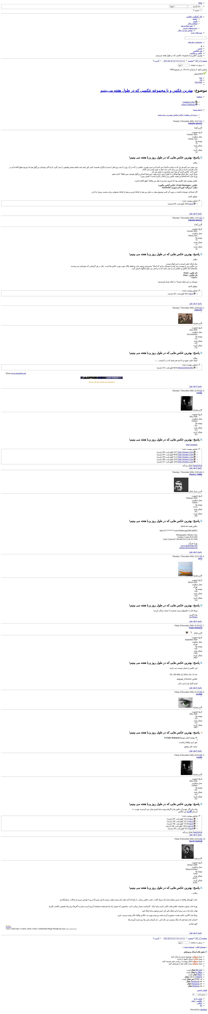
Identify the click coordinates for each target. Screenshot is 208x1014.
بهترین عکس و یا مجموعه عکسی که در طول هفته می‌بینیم (146, 90)
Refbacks (195, 986)
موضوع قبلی (200, 947)
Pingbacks (195, 984)
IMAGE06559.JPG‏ (185, 368)
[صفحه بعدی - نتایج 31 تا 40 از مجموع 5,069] (160, 61)
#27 (200, 626)
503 (165, 61)
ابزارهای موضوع (197, 110)
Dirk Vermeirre (191, 445)
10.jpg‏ (190, 826)
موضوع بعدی (189, 947)
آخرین (156, 61)
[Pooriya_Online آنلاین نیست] (181, 491)
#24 (200, 391)
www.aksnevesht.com (189, 546)
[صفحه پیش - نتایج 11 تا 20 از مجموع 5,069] (186, 61)
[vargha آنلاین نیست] (187, 410)
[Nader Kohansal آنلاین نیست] (189, 633)
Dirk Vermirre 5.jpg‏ (185, 452)
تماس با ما (198, 999)
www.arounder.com (18, 373)
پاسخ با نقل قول (195, 214)
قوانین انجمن (202, 990)
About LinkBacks (188, 105)
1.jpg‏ (191, 819)
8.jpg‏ (191, 829)
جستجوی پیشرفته (195, 42)
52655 (198, 74)
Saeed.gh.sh (197, 465)
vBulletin (203, 1010)
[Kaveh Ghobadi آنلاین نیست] (188, 858)
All (201, 80)
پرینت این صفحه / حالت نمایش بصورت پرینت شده (177, 115)
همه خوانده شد (187, 26)
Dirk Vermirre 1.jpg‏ (185, 457)
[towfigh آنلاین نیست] (185, 707)
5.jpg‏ (191, 294)
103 (168, 61)
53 (171, 61)
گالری (189, 812)
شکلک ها (198, 972)
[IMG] (199, 975)
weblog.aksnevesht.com (188, 548)
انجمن (200, 49)
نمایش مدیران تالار (185, 30)
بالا (201, 1005)
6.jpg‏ (191, 824)
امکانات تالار (192, 24)
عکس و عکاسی (196, 53)
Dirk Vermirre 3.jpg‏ (185, 455)
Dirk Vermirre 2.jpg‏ (185, 462)
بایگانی (199, 1003)
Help (200, 3)
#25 (200, 472)
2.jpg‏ (191, 821)
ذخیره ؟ (196, 10)
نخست (190, 61)
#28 (200, 692)
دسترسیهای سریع (190, 28)
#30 (200, 839)
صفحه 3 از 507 (201, 61)
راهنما (195, 19)
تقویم (195, 21)
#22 (200, 218)
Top (200, 78)
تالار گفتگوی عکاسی (194, 17)
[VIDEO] (198, 977)
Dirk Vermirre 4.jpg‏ (185, 459)
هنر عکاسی (197, 51)
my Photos (193, 617)
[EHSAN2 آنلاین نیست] (185, 323)
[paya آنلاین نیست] (185, 576)
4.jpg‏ (191, 204)
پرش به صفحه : (195, 65)
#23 (200, 308)
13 (174, 61)
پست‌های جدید (196, 33)
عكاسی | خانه (197, 1001)
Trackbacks (195, 981)
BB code (198, 970)
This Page (198, 82)
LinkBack (199, 97)
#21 (200, 121)
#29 (200, 755)
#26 (200, 556)
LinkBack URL (189, 102)
